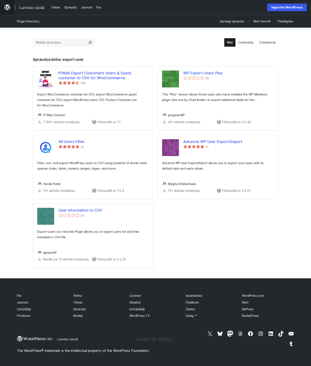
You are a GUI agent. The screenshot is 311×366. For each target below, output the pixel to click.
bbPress (248, 309)
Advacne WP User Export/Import (212, 141)
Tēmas (78, 302)
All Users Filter (71, 141)
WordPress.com (253, 295)
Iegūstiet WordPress (287, 7)
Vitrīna (77, 295)
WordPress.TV (139, 315)
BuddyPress (250, 315)
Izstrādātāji (137, 309)
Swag (191, 315)
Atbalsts (135, 302)
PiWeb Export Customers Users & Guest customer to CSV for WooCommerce (94, 75)
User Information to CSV (80, 210)
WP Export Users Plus (203, 73)
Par (19, 295)
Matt (245, 302)
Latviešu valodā (67, 339)
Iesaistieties (194, 295)
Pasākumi (192, 302)
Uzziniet (135, 295)
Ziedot (190, 309)
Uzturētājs (24, 309)
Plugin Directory (28, 21)
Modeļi (78, 315)
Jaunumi (22, 302)
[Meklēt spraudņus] (90, 42)
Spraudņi (79, 309)
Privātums (23, 315)
